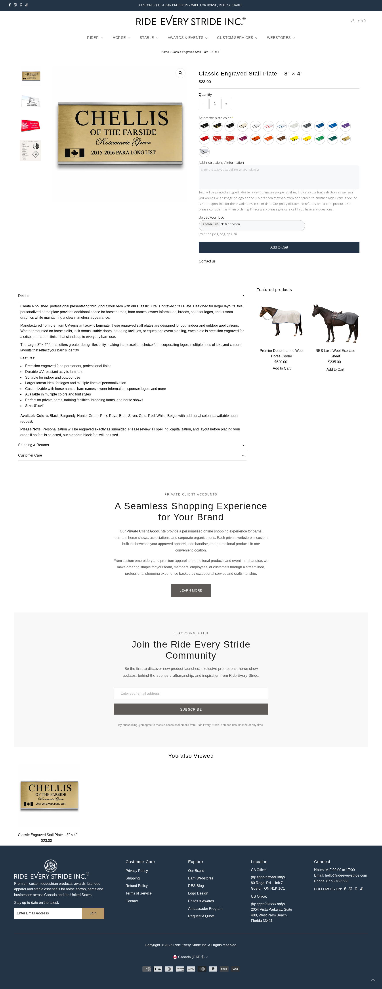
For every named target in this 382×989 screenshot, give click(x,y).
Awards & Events (186, 38)
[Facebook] (10, 5)
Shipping (133, 878)
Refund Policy (137, 886)
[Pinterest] (21, 5)
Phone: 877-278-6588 (331, 881)
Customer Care (30, 455)
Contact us (207, 261)
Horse (120, 38)
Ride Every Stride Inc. (190, 945)
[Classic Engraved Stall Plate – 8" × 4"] (47, 797)
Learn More (191, 590)
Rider (93, 38)
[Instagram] (15, 5)
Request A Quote (201, 916)
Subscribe (191, 709)
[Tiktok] (26, 5)
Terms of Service (139, 893)
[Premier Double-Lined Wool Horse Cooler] (281, 321)
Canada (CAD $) (191, 957)
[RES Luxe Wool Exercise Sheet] (335, 321)
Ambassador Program (205, 908)
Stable (147, 38)
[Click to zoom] (180, 73)
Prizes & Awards (201, 901)
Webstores (279, 38)
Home (165, 52)
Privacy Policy (137, 871)
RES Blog (196, 886)
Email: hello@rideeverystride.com (340, 875)
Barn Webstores (200, 878)
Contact (132, 901)
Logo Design (198, 893)
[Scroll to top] (373, 980)
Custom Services (235, 38)
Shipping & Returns (33, 445)
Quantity (205, 94)
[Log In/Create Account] (353, 21)
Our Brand (196, 871)
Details (23, 296)
